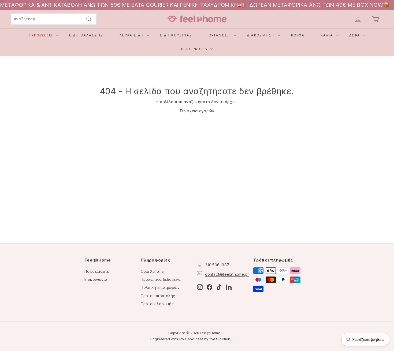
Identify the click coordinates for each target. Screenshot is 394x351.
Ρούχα (298, 35)
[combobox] (53, 19)
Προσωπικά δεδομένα (161, 279)
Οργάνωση (220, 35)
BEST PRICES (195, 49)
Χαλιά (327, 35)
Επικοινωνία (95, 279)
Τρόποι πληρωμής (157, 303)
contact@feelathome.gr (227, 274)
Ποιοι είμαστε (96, 271)
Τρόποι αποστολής (158, 295)
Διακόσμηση (261, 35)
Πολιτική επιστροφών (160, 287)
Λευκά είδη (132, 35)
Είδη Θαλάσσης (87, 35)
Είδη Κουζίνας (177, 35)
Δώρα (355, 35)
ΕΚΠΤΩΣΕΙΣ (41, 35)
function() (224, 339)
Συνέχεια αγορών (197, 110)
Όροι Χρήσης (152, 271)
